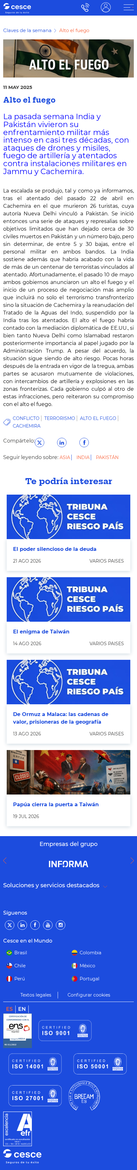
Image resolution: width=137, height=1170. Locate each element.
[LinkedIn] (22, 925)
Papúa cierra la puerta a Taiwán (56, 804)
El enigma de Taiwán (41, 632)
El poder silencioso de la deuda (55, 549)
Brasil (20, 953)
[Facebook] (35, 925)
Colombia (90, 953)
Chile (19, 966)
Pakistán (107, 457)
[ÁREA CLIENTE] (129, 7)
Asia (65, 457)
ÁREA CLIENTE (106, 7)
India (83, 457)
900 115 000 (83, 7)
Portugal (89, 979)
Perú (19, 979)
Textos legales (35, 995)
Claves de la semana (27, 30)
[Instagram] (60, 925)
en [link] (22, 1009)
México (87, 966)
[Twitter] (9, 925)
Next (134, 860)
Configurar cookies (89, 995)
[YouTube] (48, 925)
